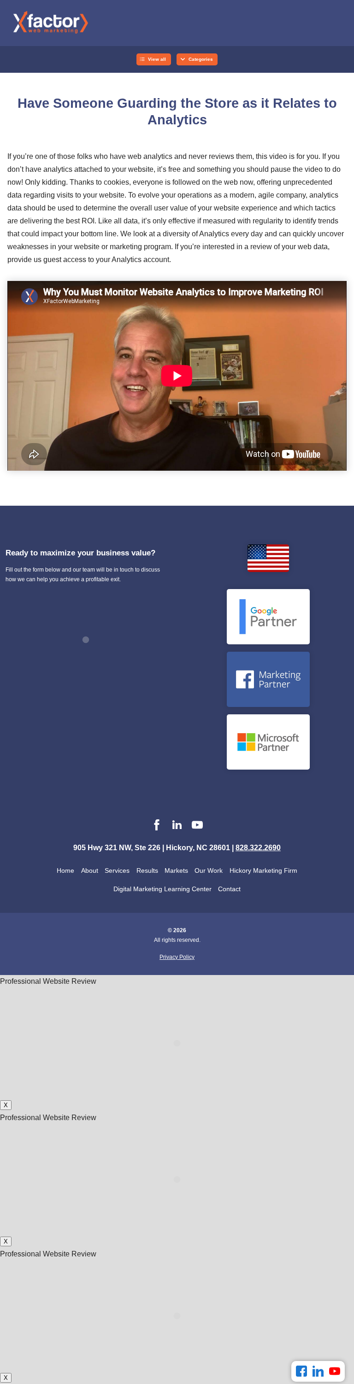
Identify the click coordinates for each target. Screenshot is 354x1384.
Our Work (209, 870)
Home (65, 870)
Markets (176, 870)
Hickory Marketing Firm (263, 870)
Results (147, 870)
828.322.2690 (258, 848)
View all (157, 59)
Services (117, 870)
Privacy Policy (177, 957)
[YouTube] (334, 1371)
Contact (229, 889)
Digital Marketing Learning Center (162, 889)
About (89, 870)
